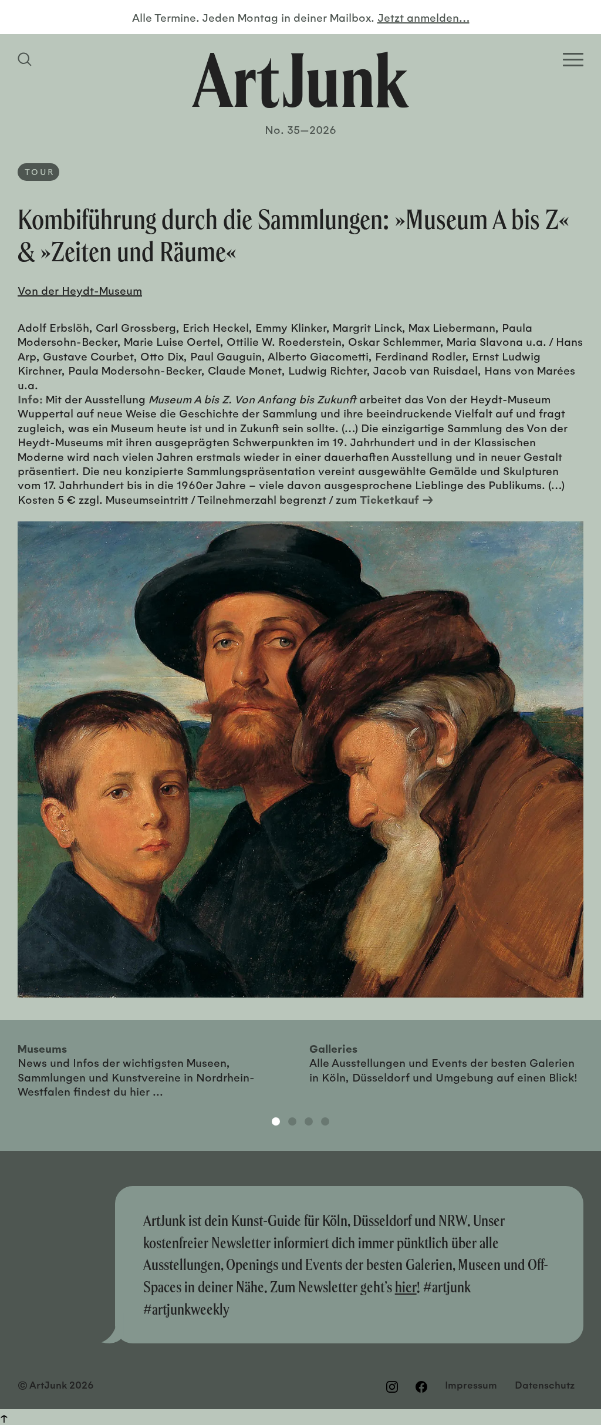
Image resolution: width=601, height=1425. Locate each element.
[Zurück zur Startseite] (300, 80)
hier (406, 1286)
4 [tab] (325, 1121)
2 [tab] (292, 1121)
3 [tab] (309, 1121)
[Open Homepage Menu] (573, 59)
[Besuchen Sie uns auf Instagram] (392, 1386)
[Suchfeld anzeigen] (26, 59)
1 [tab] (276, 1121)
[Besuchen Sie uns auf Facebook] (421, 1386)
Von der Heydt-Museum (80, 290)
